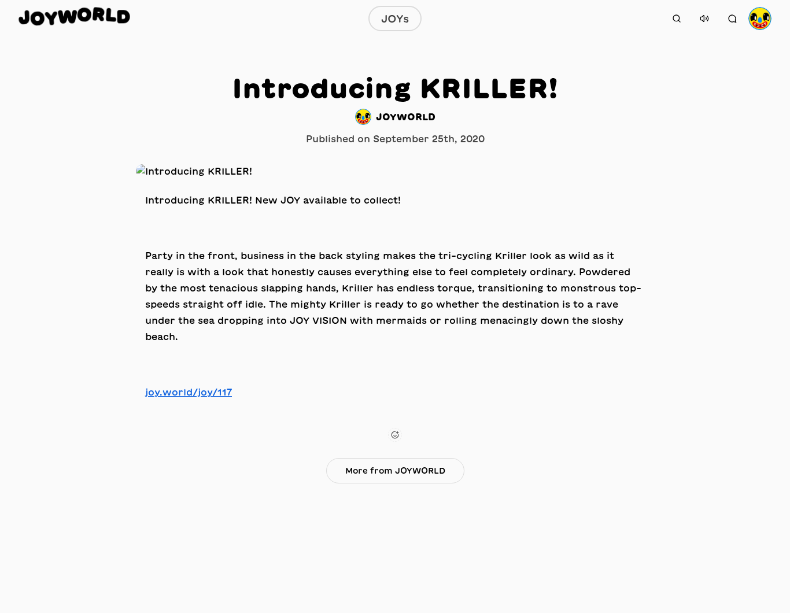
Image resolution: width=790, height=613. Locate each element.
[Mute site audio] (704, 18)
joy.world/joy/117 (188, 392)
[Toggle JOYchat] (732, 18)
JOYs (395, 18)
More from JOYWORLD (395, 471)
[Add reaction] (395, 435)
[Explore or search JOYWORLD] (676, 18)
